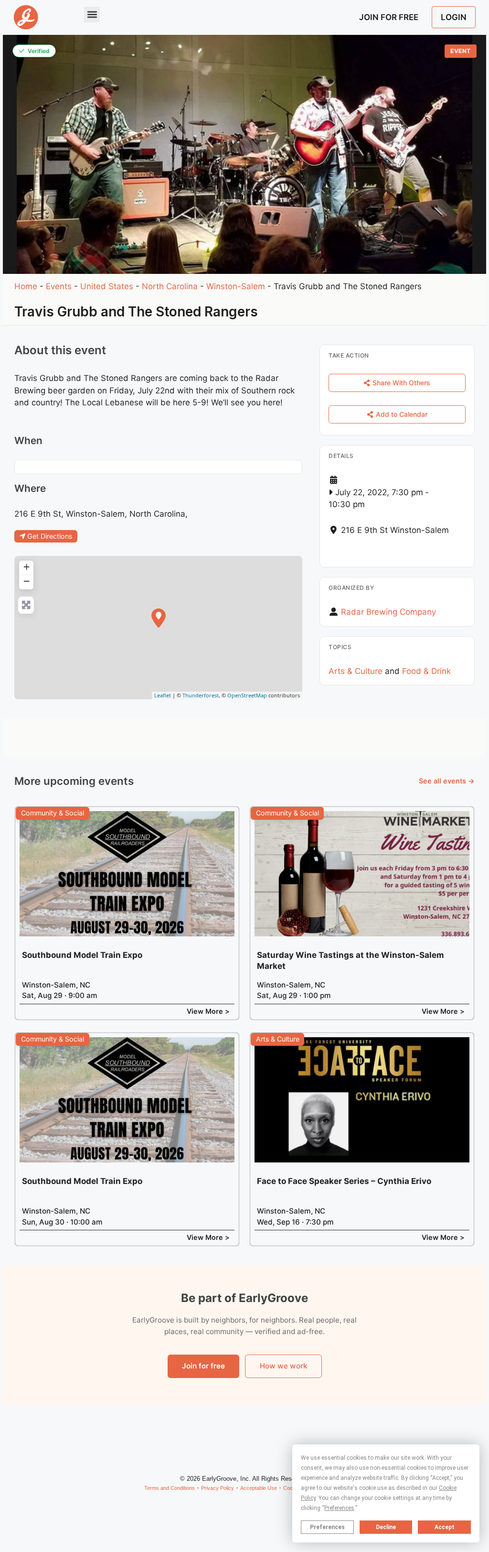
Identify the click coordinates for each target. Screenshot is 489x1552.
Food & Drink (426, 671)
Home (25, 286)
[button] (92, 14)
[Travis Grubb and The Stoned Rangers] (158, 618)
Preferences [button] (339, 1508)
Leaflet (162, 695)
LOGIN (454, 17)
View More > (208, 1011)
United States (106, 286)
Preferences (327, 1527)
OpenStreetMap (247, 695)
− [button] (26, 581)
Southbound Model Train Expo (82, 955)
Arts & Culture (356, 671)
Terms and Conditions (169, 1488)
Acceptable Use (258, 1488)
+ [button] (26, 567)
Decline (386, 1527)
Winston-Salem (235, 286)
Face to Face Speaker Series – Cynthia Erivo (344, 1181)
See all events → (447, 781)
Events (59, 286)
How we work (283, 1365)
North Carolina (170, 286)
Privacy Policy (217, 1488)
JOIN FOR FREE (388, 17)
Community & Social (52, 813)
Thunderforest (200, 695)
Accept (445, 1527)
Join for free (203, 1365)
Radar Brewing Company (388, 612)
